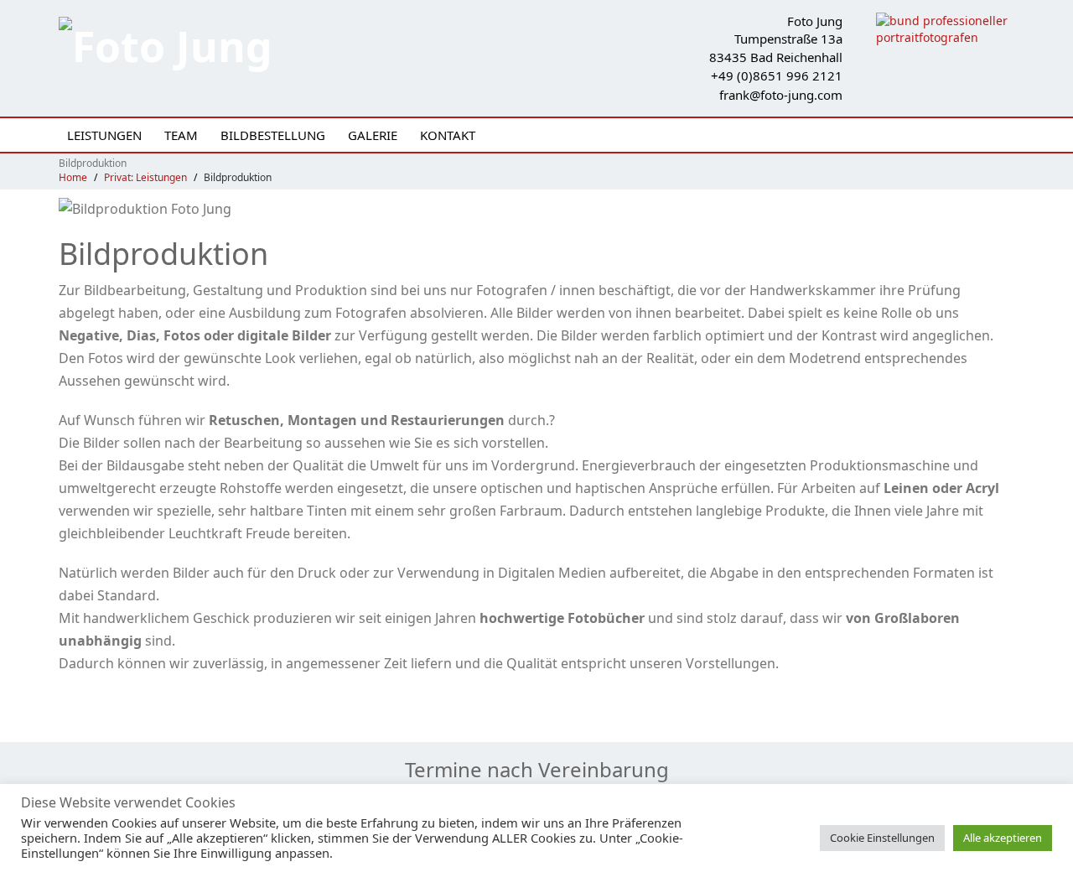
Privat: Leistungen (145, 177)
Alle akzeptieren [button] (1002, 837)
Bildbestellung (272, 135)
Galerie (372, 135)
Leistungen (104, 135)
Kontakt (447, 135)
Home (73, 177)
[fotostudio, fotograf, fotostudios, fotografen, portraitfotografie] (945, 28)
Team (181, 135)
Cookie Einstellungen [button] (882, 837)
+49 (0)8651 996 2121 (776, 75)
